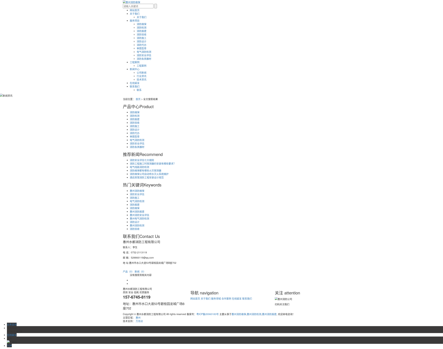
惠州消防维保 (137, 190)
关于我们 (134, 13)
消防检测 (141, 27)
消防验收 (141, 34)
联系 (139, 89)
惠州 (138, 317)
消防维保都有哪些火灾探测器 (145, 170)
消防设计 (141, 41)
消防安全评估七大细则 (142, 160)
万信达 (139, 321)
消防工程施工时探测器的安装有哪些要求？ (153, 163)
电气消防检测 (144, 51)
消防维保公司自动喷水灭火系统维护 (149, 174)
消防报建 (141, 31)
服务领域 (216, 298)
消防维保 (141, 24)
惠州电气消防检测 (139, 218)
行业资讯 (141, 76)
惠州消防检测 (137, 225)
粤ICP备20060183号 (207, 314)
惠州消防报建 (137, 211)
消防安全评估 (144, 55)
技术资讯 (141, 79)
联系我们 (134, 86)
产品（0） (128, 271)
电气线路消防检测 (139, 167)
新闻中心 (134, 69)
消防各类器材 (144, 58)
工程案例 (134, 62)
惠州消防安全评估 (139, 215)
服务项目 (134, 20)
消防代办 (141, 44)
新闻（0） (140, 271)
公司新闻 (141, 72)
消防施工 (141, 38)
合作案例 (226, 298)
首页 (138, 99)
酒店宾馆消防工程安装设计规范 (147, 177)
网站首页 (134, 10)
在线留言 (134, 83)
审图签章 (141, 48)
